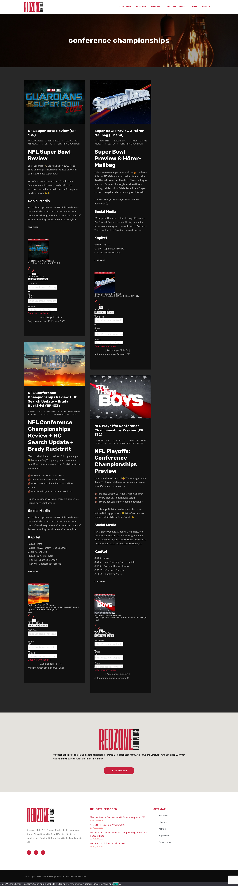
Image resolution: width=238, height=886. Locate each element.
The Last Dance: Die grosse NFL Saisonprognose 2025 (117, 817)
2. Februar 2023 (35, 411)
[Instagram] (43, 852)
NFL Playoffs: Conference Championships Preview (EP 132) (118, 430)
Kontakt (207, 6)
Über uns (156, 6)
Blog (194, 6)
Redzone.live (54, 141)
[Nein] (120, 884)
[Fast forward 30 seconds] (104, 631)
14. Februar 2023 (35, 141)
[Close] (95, 315)
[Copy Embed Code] (29, 657)
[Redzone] (33, 7)
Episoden (141, 6)
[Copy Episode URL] (29, 651)
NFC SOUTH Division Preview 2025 (107, 843)
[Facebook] (36, 852)
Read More (33, 227)
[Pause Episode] (31, 612)
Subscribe (34, 279)
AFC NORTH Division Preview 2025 (107, 824)
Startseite (125, 6)
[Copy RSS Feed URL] (29, 291)
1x (34, 274)
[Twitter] (29, 852)
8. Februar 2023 (102, 141)
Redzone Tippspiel (177, 6)
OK (115, 884)
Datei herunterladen (38, 313)
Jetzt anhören (119, 771)
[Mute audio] (95, 631)
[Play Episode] (29, 612)
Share (44, 279)
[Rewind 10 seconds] (97, 631)
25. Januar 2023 (102, 440)
